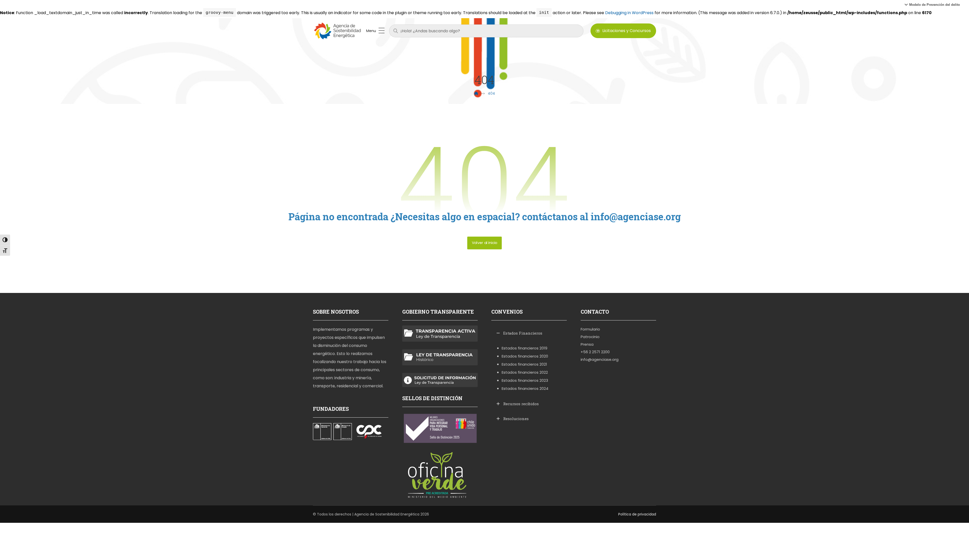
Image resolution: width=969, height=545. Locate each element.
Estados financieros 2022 (525, 372)
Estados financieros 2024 (525, 388)
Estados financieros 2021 (524, 364)
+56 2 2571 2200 (595, 352)
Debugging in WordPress (629, 13)
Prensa (587, 344)
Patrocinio (590, 336)
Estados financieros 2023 (525, 380)
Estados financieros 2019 (524, 348)
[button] (932, 4)
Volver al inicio (484, 243)
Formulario (590, 329)
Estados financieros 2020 (525, 356)
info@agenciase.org (599, 359)
